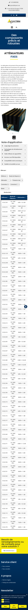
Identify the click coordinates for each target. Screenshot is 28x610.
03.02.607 (4, 351)
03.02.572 (4, 448)
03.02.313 (4, 402)
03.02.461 (4, 290)
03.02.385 (4, 281)
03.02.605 (4, 341)
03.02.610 (4, 494)
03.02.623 (4, 239)
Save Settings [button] (14, 606)
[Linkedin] (14, 15)
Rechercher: (7, 192)
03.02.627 (4, 230)
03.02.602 (4, 318)
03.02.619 (4, 207)
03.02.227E (5, 267)
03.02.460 (4, 434)
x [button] (26, 594)
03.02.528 (4, 202)
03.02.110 (4, 513)
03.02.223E (5, 258)
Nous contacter (6, 566)
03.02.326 (4, 276)
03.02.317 (4, 420)
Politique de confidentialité (9, 582)
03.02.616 (4, 332)
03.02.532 (4, 304)
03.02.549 (4, 467)
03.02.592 (4, 480)
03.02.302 (4, 374)
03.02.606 (4, 346)
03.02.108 (4, 504)
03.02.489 (4, 360)
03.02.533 (4, 309)
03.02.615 (4, 327)
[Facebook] (11, 15)
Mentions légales (6, 580)
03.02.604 (4, 337)
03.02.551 (4, 471)
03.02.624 (4, 244)
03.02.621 (4, 225)
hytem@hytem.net (15, 5)
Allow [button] (5, 606)
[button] (2, 120)
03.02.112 (4, 522)
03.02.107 (4, 499)
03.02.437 (4, 286)
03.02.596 (4, 462)
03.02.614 (4, 323)
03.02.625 (4, 216)
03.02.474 (4, 295)
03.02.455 (4, 249)
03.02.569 (4, 314)
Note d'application (11, 142)
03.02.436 (4, 429)
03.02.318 (4, 425)
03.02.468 (4, 439)
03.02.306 (4, 392)
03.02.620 (4, 211)
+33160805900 (14, 2)
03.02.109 (4, 508)
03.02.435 (4, 369)
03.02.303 (4, 378)
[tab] (12, 27)
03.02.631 (4, 355)
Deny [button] (22, 606)
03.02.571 (4, 443)
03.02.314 (4, 406)
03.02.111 (4, 518)
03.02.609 (4, 490)
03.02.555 (4, 485)
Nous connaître (6, 569)
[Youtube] (16, 15)
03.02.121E (5, 253)
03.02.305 (4, 388)
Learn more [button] (21, 597)
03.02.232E (5, 272)
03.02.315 (4, 411)
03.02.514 (4, 300)
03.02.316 (4, 416)
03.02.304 (4, 383)
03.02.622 (4, 235)
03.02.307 (4, 397)
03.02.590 (4, 453)
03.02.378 (4, 527)
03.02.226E (5, 263)
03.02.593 (4, 457)
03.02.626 (4, 221)
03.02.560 (4, 476)
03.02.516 (4, 365)
